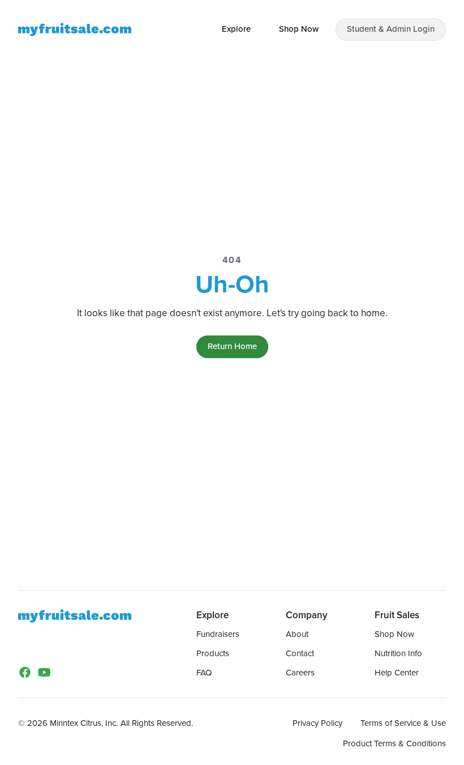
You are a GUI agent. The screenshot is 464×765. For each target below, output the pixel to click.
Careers (300, 673)
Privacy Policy (317, 723)
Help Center (397, 673)
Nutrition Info (398, 653)
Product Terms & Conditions (394, 743)
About (297, 634)
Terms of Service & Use (403, 723)
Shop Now (394, 634)
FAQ (204, 673)
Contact (300, 653)
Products (212, 653)
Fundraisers (217, 634)
